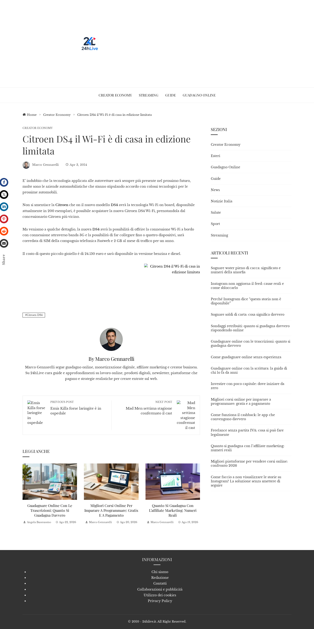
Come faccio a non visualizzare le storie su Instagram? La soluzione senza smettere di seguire (246, 481)
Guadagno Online (225, 167)
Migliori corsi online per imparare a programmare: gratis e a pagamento (111, 510)
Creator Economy (38, 128)
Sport (215, 224)
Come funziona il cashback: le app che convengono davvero (243, 417)
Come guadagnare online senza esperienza (246, 357)
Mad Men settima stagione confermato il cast (149, 407)
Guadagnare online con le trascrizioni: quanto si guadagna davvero (49, 510)
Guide (216, 179)
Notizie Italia (221, 201)
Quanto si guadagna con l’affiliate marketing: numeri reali (173, 510)
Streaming (219, 235)
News (215, 190)
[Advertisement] (184, 44)
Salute (216, 212)
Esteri (215, 156)
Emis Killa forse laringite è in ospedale (75, 407)
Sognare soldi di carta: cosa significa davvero (247, 314)
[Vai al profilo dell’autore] (111, 339)
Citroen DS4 (35, 315)
